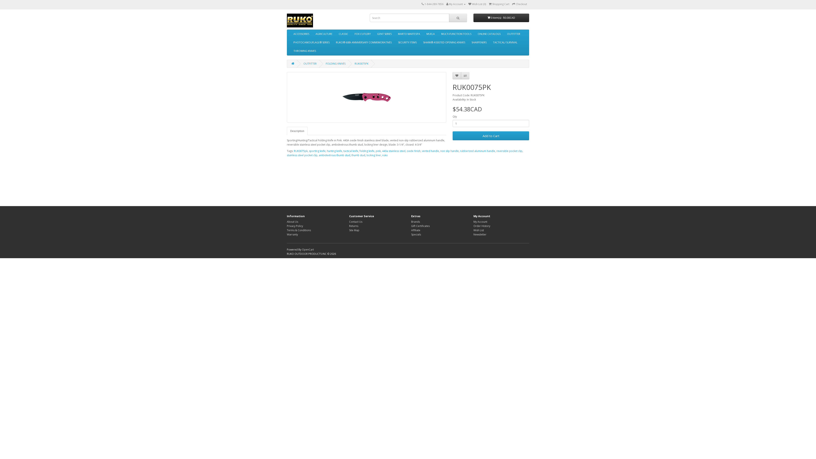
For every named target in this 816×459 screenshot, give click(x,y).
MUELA (430, 34)
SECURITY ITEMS (407, 42)
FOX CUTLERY (363, 34)
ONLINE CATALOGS (489, 34)
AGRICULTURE (324, 34)
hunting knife (334, 151)
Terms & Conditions (299, 230)
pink (378, 151)
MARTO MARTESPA (409, 34)
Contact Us (355, 222)
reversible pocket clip (509, 151)
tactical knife (350, 151)
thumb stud (358, 155)
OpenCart (308, 249)
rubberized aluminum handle (477, 151)
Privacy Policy (295, 226)
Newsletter (479, 234)
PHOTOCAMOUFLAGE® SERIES (311, 42)
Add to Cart (491, 136)
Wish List (478, 230)
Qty (455, 116)
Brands (415, 222)
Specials (416, 234)
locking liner (374, 155)
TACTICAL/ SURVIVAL (505, 42)
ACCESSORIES (301, 34)
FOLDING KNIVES (336, 63)
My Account (480, 222)
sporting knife (317, 151)
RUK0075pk (301, 151)
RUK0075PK (361, 63)
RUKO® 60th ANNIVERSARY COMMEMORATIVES (364, 42)
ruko (385, 155)
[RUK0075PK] (366, 97)
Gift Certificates (420, 226)
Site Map (354, 230)
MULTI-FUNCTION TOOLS (456, 34)
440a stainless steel (393, 151)
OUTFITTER (513, 34)
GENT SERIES (384, 34)
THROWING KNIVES (304, 51)
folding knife (367, 151)
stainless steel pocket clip (302, 155)
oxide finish (414, 151)
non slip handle (449, 151)
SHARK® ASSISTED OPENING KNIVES (444, 42)
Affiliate (415, 230)
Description (297, 131)
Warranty (292, 234)
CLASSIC (343, 34)
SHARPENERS (479, 42)
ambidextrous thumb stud (334, 155)
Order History (481, 226)
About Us (292, 222)
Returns (353, 226)
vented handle (430, 151)
